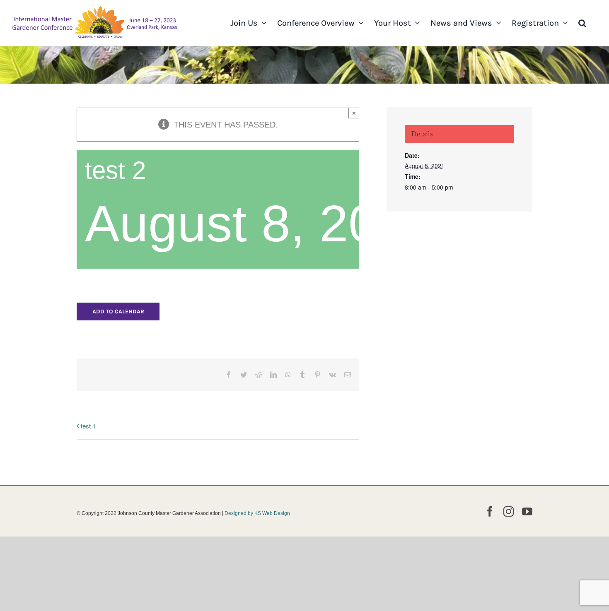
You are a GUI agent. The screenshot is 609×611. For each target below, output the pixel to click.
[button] (582, 23)
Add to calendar (118, 311)
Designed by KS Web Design (257, 513)
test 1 (88, 425)
